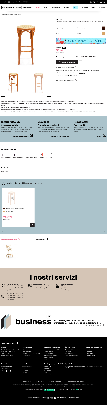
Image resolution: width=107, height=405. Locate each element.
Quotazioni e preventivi (50, 374)
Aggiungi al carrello (68, 62)
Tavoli (45, 7)
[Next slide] (49, 96)
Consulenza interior (70, 350)
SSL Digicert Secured (73, 398)
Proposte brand (26, 355)
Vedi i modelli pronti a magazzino (65, 80)
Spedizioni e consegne (50, 357)
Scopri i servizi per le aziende (93, 326)
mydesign (6, 366)
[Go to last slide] (3, 96)
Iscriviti (99, 136)
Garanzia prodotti (48, 352)
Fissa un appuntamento (21, 136)
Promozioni (25, 370)
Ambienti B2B (47, 366)
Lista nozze (68, 352)
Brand (93, 7)
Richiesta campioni (70, 353)
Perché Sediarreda (27, 352)
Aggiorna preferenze (55, 382)
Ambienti (85, 7)
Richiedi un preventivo (58, 136)
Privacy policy (27, 382)
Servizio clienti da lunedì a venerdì (10, 350)
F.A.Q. (45, 359)
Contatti (4, 347)
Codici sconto (89, 353)
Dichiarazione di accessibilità (75, 382)
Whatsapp (82, 73)
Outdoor (66, 7)
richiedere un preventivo (66, 70)
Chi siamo (25, 350)
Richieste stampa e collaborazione (31, 353)
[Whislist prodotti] (94, 2)
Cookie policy (40, 382)
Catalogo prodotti (27, 366)
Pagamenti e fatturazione (50, 355)
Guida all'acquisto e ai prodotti (51, 350)
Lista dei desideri (90, 355)
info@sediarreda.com (63, 384)
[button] (13, 82)
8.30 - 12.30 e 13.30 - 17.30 (8, 352)
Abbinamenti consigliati (9, 239)
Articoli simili (40, 239)
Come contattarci (5, 353)
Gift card (24, 372)
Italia (5, 2)
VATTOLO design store (7, 355)
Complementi (55, 7)
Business (102, 7)
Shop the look (4, 368)
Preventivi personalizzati (71, 355)
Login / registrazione (91, 350)
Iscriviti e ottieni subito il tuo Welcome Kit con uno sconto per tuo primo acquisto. (83, 367)
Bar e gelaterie (47, 370)
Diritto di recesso (48, 353)
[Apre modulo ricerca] (91, 2)
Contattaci (74, 76)
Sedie (38, 7)
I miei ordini (89, 352)
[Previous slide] (4, 232)
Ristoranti (46, 368)
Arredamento (27, 7)
